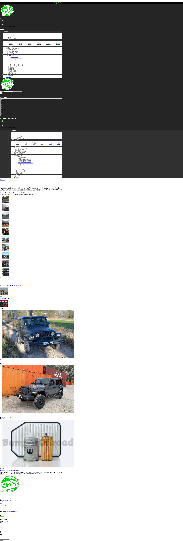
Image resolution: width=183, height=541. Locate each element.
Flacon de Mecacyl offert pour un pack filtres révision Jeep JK (10, 470)
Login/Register (2, 180)
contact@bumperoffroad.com (58, 2)
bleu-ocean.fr (16, 511)
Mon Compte (4, 505)
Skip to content (2, 0)
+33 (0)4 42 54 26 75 (59, 3)
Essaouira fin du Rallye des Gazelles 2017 (10, 286)
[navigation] (31, 54)
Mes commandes (4, 507)
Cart (1, 179)
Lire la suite (2, 363)
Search (1, 178)
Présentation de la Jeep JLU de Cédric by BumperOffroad (9, 415)
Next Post (1, 296)
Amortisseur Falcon (5, 298)
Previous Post (2, 283)
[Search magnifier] (1, 93)
